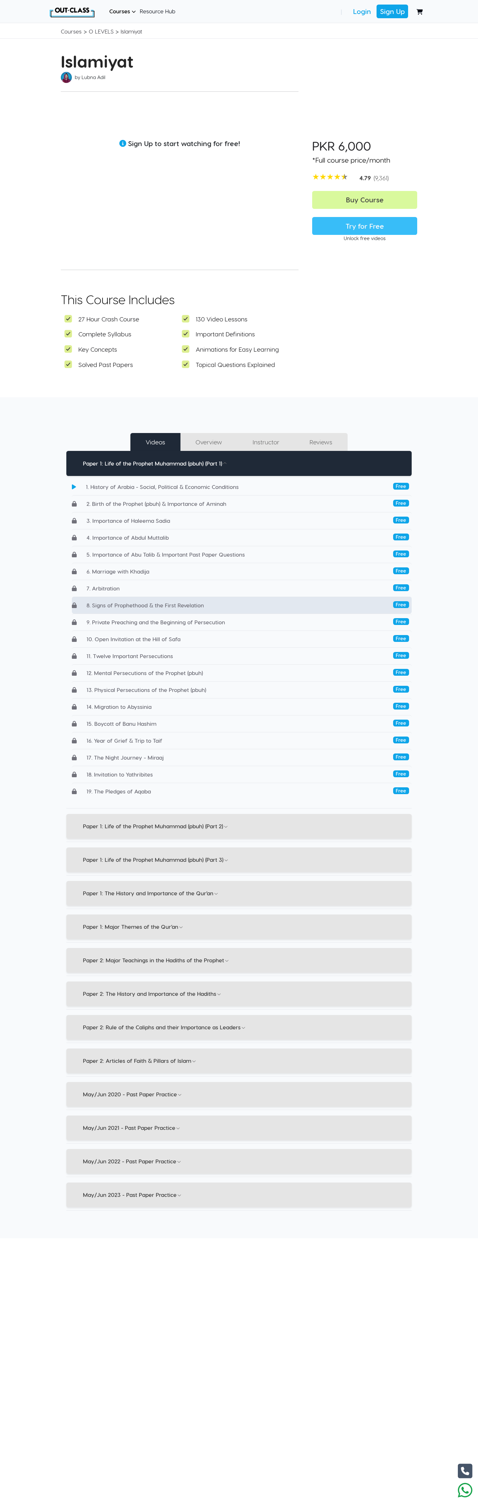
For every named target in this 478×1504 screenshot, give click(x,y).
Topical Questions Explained (235, 364)
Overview (208, 442)
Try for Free (365, 226)
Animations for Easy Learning (237, 349)
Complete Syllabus (104, 334)
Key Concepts (97, 349)
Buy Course (365, 200)
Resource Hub (157, 11)
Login (362, 11)
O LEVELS (101, 31)
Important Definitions (225, 334)
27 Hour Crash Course (108, 319)
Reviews (321, 442)
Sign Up (392, 11)
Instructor (266, 442)
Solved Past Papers (105, 364)
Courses (120, 11)
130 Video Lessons (221, 319)
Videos (155, 442)
